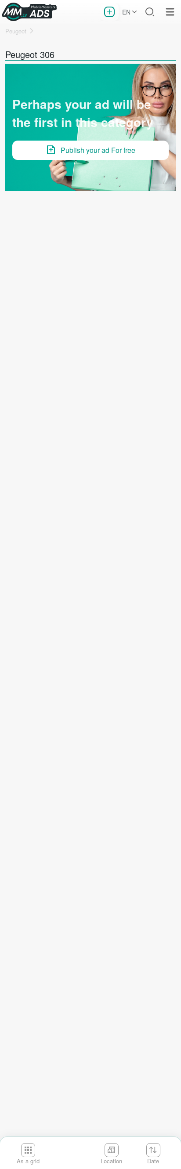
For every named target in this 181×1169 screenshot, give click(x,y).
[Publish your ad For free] (109, 12)
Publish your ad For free (98, 150)
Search (150, 12)
